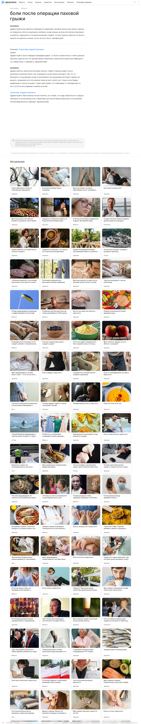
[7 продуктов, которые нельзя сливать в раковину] (85, 366)
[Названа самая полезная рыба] (116, 643)
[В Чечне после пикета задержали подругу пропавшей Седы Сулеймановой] (85, 212)
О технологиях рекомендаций (110, 722)
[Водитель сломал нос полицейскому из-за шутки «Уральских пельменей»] (24, 458)
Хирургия (24, 8)
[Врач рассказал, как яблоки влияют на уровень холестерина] (24, 212)
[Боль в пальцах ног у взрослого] (85, 520)
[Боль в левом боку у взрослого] (116, 427)
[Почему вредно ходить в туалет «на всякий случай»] (55, 396)
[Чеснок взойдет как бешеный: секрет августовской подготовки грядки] (85, 458)
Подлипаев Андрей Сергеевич (31, 49)
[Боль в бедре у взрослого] (55, 366)
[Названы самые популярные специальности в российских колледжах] (55, 520)
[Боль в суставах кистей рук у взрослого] (85, 304)
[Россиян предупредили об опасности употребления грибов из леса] (24, 489)
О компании (9, 722)
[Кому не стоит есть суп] (116, 396)
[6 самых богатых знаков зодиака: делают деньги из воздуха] (116, 212)
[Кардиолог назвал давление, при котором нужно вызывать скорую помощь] (116, 550)
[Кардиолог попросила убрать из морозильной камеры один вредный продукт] (55, 212)
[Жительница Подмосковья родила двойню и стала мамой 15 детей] (24, 550)
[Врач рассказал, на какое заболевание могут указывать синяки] (85, 181)
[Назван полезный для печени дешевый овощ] (116, 304)
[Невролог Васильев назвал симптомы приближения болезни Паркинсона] (85, 581)
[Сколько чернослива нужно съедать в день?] (55, 335)
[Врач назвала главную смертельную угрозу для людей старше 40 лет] (116, 673)
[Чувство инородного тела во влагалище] (116, 273)
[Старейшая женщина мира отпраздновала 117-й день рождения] (85, 643)
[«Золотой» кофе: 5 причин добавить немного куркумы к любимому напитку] (116, 520)
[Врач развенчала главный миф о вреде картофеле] (55, 458)
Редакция (65, 722)
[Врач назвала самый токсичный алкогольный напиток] (85, 612)
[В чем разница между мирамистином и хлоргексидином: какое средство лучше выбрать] (116, 489)
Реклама (16, 722)
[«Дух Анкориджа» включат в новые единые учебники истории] (24, 643)
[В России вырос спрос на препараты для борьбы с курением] (24, 581)
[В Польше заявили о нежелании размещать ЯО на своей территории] (55, 673)
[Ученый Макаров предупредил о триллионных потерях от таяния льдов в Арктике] (24, 427)
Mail (3, 722)
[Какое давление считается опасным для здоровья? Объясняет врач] (24, 181)
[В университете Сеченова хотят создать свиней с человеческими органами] (24, 335)
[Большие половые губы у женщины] (55, 181)
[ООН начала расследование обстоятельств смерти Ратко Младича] (55, 612)
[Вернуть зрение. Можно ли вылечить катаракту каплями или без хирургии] (55, 704)
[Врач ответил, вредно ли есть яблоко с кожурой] (116, 335)
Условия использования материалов (79, 722)
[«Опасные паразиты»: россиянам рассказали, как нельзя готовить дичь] (24, 273)
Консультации (14, 8)
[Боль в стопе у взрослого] (116, 704)
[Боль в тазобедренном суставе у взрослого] (116, 366)
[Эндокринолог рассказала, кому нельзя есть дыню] (85, 427)
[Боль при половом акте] (116, 181)
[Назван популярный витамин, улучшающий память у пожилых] (85, 243)
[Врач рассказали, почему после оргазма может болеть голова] (85, 273)
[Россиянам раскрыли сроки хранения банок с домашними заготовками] (24, 612)
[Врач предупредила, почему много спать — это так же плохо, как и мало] (24, 366)
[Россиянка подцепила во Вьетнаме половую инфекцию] (55, 273)
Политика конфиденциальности (129, 722)
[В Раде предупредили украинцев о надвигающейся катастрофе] (24, 304)
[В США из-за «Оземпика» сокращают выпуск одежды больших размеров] (55, 427)
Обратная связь (95, 722)
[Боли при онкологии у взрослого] (24, 673)
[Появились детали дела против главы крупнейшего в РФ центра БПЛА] (55, 304)
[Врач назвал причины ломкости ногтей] (85, 704)
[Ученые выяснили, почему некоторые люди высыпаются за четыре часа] (55, 643)
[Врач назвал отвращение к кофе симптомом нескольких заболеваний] (116, 581)
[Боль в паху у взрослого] (55, 581)
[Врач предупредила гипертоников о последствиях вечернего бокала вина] (55, 550)
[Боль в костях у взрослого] (85, 550)
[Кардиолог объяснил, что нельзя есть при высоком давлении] (55, 243)
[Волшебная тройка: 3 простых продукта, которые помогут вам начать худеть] (24, 520)
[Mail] (3, 2)
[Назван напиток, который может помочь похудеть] (24, 243)
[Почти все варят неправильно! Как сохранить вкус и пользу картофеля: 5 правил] (85, 335)
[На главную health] (10, 2)
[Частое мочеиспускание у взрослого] (85, 673)
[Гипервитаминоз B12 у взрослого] (85, 396)
